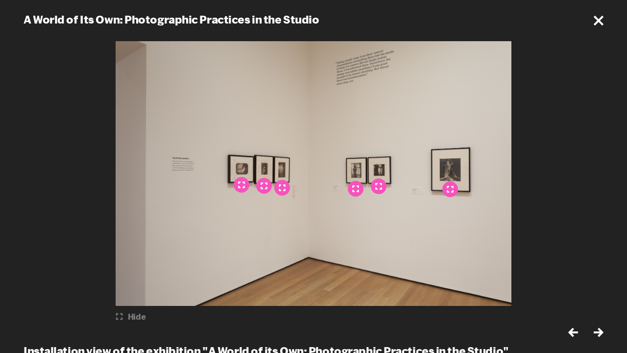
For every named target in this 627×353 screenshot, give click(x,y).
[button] (598, 20)
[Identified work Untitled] (282, 188)
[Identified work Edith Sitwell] (450, 189)
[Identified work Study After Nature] (264, 186)
